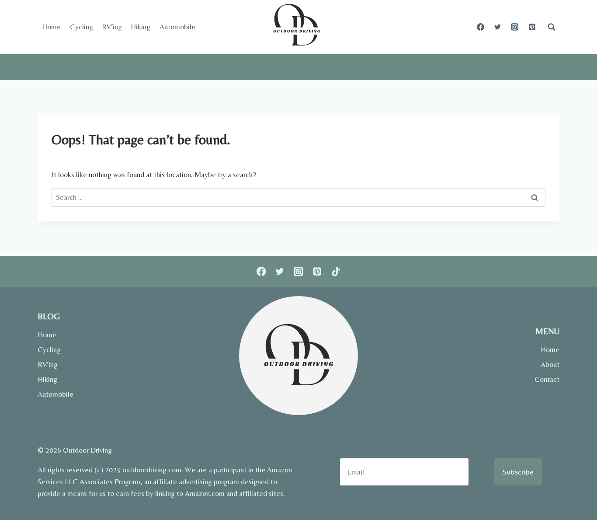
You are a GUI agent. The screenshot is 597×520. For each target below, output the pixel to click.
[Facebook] (480, 27)
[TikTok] (335, 271)
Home (51, 26)
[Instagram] (514, 27)
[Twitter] (497, 27)
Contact (547, 379)
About (550, 364)
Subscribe (518, 471)
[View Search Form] (551, 27)
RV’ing (112, 26)
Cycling (81, 26)
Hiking (140, 26)
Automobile (177, 26)
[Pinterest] (531, 27)
